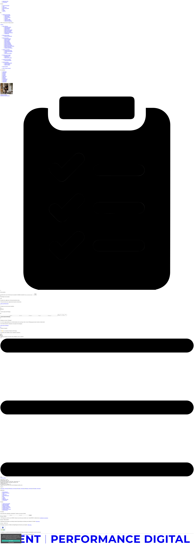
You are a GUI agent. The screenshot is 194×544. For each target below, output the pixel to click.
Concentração (4, 79)
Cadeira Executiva (7, 15)
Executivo (4, 74)
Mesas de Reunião (7, 42)
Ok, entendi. (11, 540)
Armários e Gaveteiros (6, 49)
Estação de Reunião (7, 43)
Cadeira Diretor (6, 16)
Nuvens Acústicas (7, 63)
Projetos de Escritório (5, 5)
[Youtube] (21, 488)
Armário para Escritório (8, 50)
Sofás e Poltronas (5, 26)
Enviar (30, 515)
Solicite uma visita (5, 1)
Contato (3, 10)
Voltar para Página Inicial (4, 303)
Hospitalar (4, 78)
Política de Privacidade (11, 542)
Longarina (6, 18)
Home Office (4, 76)
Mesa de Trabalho (7, 39)
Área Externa (4, 80)
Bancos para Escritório (8, 30)
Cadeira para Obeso (7, 20)
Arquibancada (6, 33)
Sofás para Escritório (7, 27)
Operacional (4, 72)
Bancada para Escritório (8, 45)
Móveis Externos (5, 66)
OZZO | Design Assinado (6, 68)
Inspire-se (4, 498)
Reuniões (3, 75)
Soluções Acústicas (5, 62)
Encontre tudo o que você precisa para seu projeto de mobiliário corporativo (12, 294)
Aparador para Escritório (8, 47)
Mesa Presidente (7, 41)
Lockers (5, 52)
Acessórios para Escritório (6, 59)
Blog (3, 9)
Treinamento (4, 81)
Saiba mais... (38, 521)
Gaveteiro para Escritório (8, 51)
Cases (3, 6)
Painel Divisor (6, 56)
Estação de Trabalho (7, 38)
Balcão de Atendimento (8, 36)
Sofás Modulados (7, 28)
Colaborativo (4, 71)
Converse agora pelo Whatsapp (5, 316)
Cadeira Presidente (7, 17)
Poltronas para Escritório (8, 29)
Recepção (4, 73)
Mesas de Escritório (5, 37)
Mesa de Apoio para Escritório (9, 46)
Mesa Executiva (7, 40)
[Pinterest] (29, 488)
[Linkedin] (37, 488)
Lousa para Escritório (7, 60)
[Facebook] (4, 488)
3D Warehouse (4, 2)
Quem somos (4, 7)
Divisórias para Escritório (6, 507)
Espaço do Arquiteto (5, 8)
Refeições (4, 77)
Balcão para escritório (5, 35)
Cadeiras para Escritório (6, 14)
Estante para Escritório (8, 53)
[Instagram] (13, 488)
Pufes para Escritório (7, 31)
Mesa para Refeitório (7, 44)
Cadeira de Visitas (7, 19)
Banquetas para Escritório (8, 32)
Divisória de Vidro (7, 55)
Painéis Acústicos (7, 64)
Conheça (1, 24)
